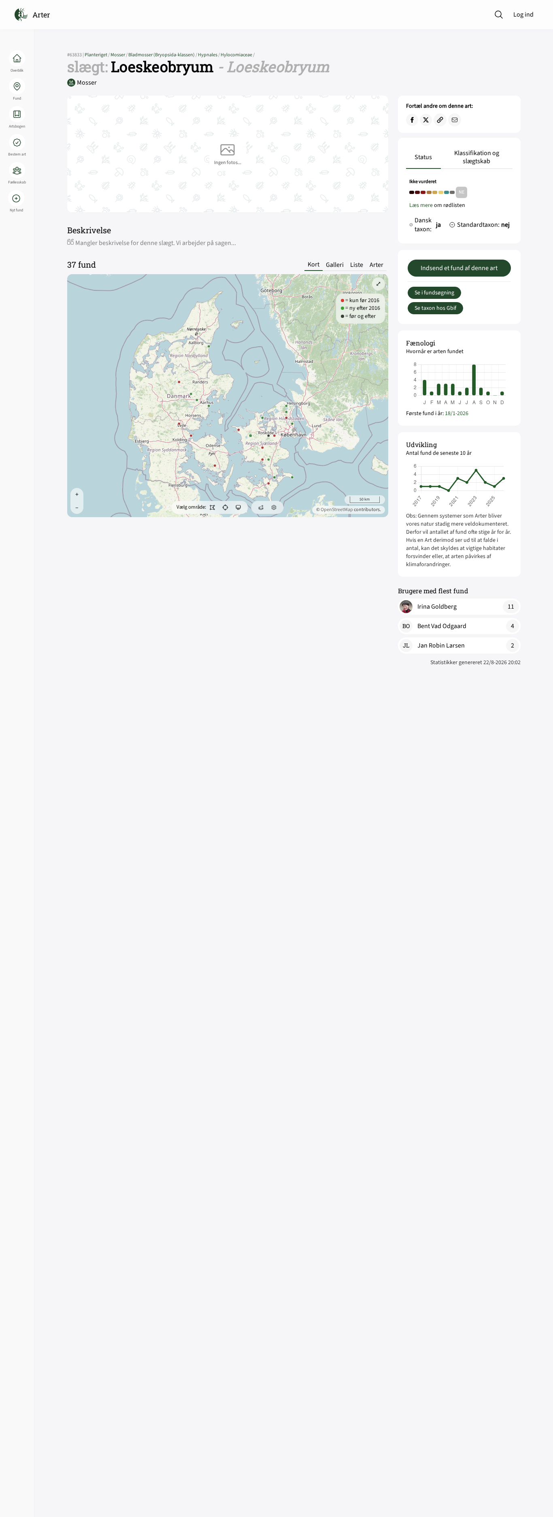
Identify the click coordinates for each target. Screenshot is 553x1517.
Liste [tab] (356, 264)
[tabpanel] (459, 207)
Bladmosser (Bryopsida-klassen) (163, 54)
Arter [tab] (376, 264)
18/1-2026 (456, 413)
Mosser (119, 54)
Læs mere (421, 205)
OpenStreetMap (337, 509)
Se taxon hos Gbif (435, 308)
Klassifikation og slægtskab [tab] (476, 157)
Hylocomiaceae (238, 54)
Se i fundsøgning (434, 293)
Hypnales (209, 54)
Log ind (523, 14)
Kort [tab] (313, 264)
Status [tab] (423, 157)
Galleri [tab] (335, 264)
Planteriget (98, 54)
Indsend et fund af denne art (459, 268)
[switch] (212, 507)
